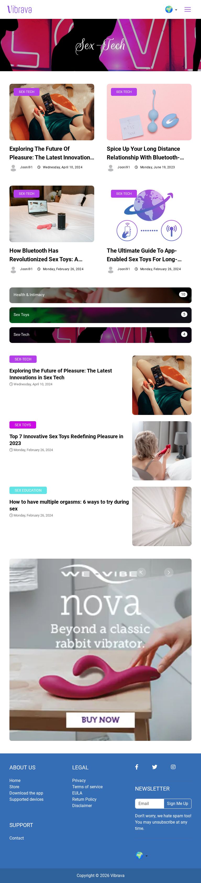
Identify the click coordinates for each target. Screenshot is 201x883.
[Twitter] (161, 766)
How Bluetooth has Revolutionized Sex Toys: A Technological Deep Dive (43, 255)
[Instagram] (179, 766)
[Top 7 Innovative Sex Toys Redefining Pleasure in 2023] (162, 450)
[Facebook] (143, 766)
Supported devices (26, 799)
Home (14, 780)
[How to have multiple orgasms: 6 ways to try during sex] (162, 516)
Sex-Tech (23, 359)
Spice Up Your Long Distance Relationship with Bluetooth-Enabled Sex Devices (143, 154)
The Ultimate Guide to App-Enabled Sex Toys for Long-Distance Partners (142, 255)
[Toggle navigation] (188, 9)
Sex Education (28, 490)
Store (14, 786)
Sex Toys (23, 425)
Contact (16, 838)
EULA (77, 793)
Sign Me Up (177, 803)
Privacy (79, 780)
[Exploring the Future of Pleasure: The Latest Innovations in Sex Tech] (162, 384)
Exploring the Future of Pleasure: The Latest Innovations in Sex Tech (51, 154)
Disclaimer (82, 805)
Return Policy (84, 799)
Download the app (26, 793)
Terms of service (87, 786)
